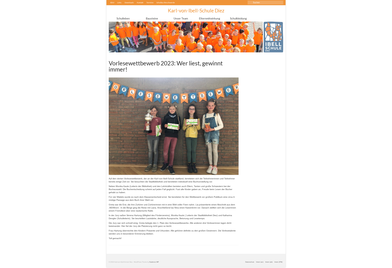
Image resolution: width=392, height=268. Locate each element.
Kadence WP (154, 262)
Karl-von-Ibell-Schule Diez (196, 10)
